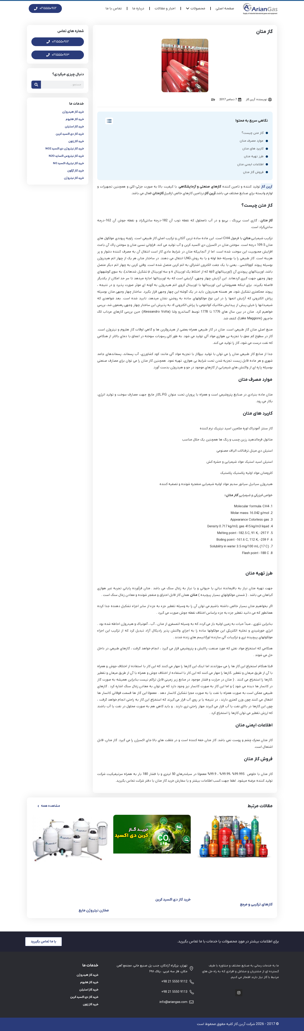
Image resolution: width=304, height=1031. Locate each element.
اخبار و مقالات (165, 8)
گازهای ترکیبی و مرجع (256, 904)
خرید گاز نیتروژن (74, 178)
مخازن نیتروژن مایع (94, 910)
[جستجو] (36, 85)
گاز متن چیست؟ (252, 133)
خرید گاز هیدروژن (73, 112)
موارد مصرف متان (251, 141)
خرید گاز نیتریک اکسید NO (68, 163)
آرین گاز (266, 186)
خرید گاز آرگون (75, 171)
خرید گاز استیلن (74, 126)
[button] (48, 806)
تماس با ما (113, 8)
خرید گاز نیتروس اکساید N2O (66, 156)
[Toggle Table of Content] (107, 120)
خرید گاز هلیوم (75, 119)
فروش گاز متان (253, 172)
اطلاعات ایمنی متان (250, 164)
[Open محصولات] (187, 8)
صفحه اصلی (225, 8)
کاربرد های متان (252, 149)
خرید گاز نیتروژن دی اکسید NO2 (64, 149)
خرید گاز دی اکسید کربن (70, 134)
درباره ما (138, 8)
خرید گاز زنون (76, 141)
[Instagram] (238, 992)
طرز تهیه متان (253, 156)
